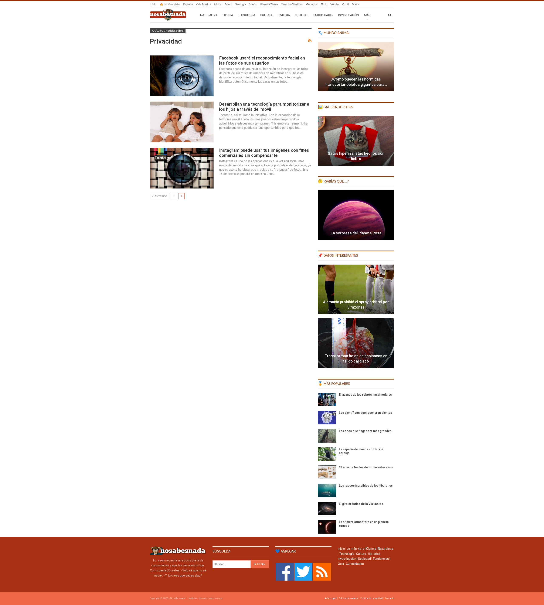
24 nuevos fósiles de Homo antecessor (366, 467)
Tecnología (246, 15)
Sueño (253, 4)
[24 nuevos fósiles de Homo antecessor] (327, 472)
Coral (345, 4)
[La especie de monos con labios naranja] (327, 454)
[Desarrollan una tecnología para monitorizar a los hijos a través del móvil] (182, 122)
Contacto (389, 598)
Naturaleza (208, 15)
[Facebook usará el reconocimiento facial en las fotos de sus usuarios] (182, 75)
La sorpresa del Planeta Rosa (356, 233)
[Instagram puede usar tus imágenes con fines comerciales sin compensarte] (182, 168)
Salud (228, 4)
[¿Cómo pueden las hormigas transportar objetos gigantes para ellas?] (356, 67)
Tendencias (381, 558)
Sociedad (301, 15)
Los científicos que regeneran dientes (365, 412)
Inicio (153, 4)
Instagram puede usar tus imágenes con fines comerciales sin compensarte (264, 153)
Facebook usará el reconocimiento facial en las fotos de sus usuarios (262, 60)
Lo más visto (355, 548)
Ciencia (227, 15)
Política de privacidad (371, 598)
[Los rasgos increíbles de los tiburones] (327, 490)
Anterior (160, 196)
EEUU (323, 4)
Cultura (266, 15)
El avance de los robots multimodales (365, 394)
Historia (284, 15)
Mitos (217, 4)
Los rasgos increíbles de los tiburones (366, 485)
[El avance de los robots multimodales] (327, 399)
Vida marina (203, 4)
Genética (311, 4)
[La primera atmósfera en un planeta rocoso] (327, 527)
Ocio (341, 563)
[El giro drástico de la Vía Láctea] (327, 509)
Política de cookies (348, 598)
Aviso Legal (330, 598)
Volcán (334, 4)
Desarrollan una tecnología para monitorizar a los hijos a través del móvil (264, 107)
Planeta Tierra (269, 4)
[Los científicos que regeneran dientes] (327, 417)
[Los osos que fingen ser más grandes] (327, 436)
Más (355, 4)
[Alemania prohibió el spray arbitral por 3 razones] (356, 289)
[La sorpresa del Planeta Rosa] (356, 215)
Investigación (348, 15)
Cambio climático (292, 4)
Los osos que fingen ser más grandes (365, 431)
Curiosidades (323, 15)
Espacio (188, 4)
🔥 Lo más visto (170, 4)
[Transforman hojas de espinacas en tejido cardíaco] (356, 343)
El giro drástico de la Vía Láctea (361, 504)
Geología (240, 4)
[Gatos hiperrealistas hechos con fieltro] (356, 141)
